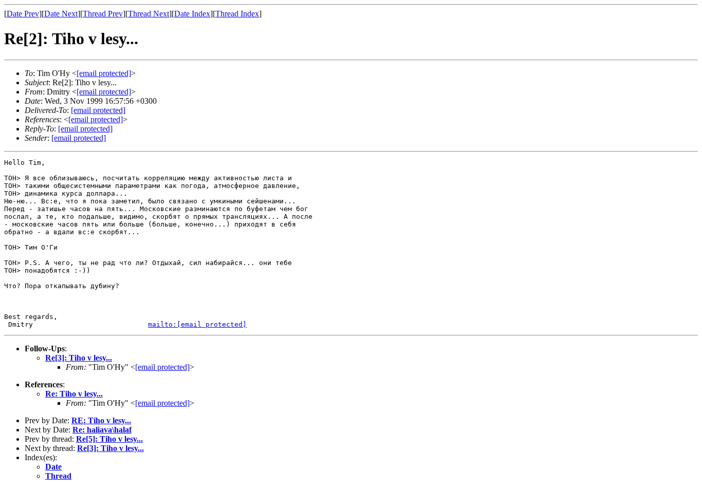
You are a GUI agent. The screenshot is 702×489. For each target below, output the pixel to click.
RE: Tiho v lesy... (101, 420)
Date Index (192, 13)
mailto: (197, 324)
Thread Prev (103, 13)
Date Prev (23, 13)
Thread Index (237, 13)
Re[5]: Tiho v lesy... (109, 439)
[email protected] (98, 110)
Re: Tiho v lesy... (74, 393)
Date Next (61, 13)
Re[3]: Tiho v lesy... (78, 357)
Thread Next (148, 13)
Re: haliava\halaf (102, 429)
